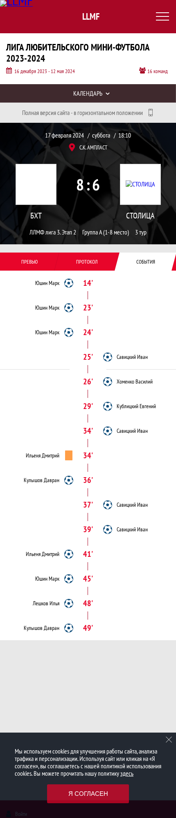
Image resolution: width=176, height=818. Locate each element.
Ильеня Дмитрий (42, 455)
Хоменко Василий (135, 381)
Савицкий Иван (132, 357)
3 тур (141, 232)
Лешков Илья (46, 603)
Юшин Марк (47, 283)
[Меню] (162, 16)
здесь (126, 773)
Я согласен (88, 793)
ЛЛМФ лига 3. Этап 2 (52, 232)
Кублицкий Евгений (136, 406)
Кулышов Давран (41, 480)
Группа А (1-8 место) (105, 232)
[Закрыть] (169, 739)
